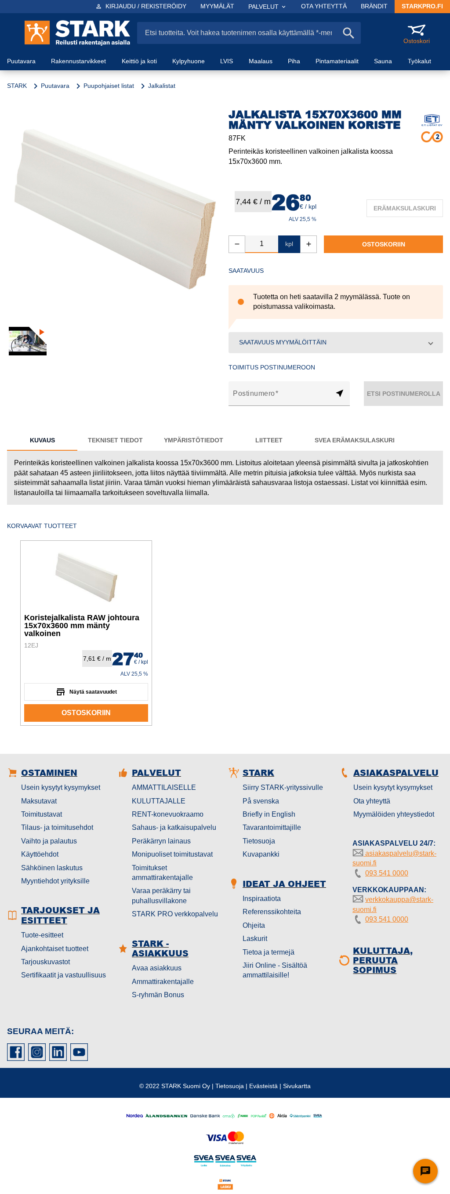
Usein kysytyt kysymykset (60, 787)
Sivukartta (297, 1085)
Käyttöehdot (39, 854)
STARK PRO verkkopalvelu (175, 914)
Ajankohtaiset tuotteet (54, 948)
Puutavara (55, 85)
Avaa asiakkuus (156, 968)
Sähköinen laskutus (52, 868)
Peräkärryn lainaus (161, 841)
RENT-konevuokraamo (167, 814)
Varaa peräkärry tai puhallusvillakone (161, 895)
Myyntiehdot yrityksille (55, 881)
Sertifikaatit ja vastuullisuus (63, 975)
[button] (336, 342)
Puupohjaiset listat (108, 85)
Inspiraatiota (262, 898)
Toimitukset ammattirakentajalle (162, 872)
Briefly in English (269, 814)
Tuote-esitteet (42, 935)
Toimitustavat (41, 814)
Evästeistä (263, 1085)
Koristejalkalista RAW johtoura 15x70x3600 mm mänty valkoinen (81, 625)
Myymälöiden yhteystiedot (393, 814)
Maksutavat (39, 801)
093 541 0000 (386, 873)
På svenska (261, 801)
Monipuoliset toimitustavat (172, 854)
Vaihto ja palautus (49, 841)
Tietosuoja (259, 841)
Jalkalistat (161, 85)
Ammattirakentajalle (163, 981)
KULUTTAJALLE (158, 801)
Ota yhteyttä (371, 801)
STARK (17, 85)
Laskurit (255, 938)
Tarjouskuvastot (45, 962)
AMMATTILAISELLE (164, 787)
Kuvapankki (261, 854)
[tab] (42, 440)
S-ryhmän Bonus (158, 995)
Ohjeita (254, 925)
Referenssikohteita (272, 911)
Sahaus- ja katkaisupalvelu (174, 827)
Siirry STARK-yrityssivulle (283, 787)
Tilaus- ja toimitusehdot (57, 827)
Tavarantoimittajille (272, 827)
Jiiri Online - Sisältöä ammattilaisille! (275, 970)
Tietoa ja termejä (268, 952)
